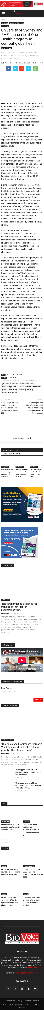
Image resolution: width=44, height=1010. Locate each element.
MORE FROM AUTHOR (11, 454)
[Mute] (35, 669)
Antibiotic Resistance (16, 378)
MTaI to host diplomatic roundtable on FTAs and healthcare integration (10, 871)
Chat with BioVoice (8, 740)
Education (11, 19)
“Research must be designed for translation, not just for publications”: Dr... (19, 606)
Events (4, 866)
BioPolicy (26, 821)
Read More (32, 967)
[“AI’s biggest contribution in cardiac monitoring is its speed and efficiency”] (7, 773)
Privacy (19, 1001)
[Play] (4, 669)
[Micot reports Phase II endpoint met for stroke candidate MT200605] (22, 463)
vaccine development (9, 392)
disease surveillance (28, 381)
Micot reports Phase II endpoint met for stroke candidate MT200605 (10, 827)
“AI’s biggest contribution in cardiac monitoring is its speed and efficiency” (28, 772)
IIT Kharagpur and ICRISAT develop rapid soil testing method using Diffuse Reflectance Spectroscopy (32, 408)
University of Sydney (26, 389)
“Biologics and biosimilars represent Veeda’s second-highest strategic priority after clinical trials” (21, 747)
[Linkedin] (22, 988)
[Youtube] (35, 988)
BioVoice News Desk (10, 63)
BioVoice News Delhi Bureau (16, 375)
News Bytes (13, 23)
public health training (9, 389)
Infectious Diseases (26, 384)
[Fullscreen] (39, 669)
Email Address (6, 688)
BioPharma (19, 467)
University (20, 19)
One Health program (9, 387)
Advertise (27, 1001)
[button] (32, 20)
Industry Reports (29, 866)
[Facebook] (8, 988)
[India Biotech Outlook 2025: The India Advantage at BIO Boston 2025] (33, 860)
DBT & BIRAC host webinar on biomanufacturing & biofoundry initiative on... (31, 830)
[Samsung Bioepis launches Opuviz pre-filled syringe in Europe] (36, 463)
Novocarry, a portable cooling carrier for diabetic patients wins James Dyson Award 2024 (10, 408)
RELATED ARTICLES (10, 450)
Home (3, 19)
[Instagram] (15, 988)
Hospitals (5, 467)
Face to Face (5, 599)
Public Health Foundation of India (30, 387)
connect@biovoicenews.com (26, 973)
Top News (21, 23)
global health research (10, 384)
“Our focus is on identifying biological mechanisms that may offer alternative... (28, 785)
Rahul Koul (5, 613)
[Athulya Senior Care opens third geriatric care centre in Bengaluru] (7, 463)
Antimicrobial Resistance (10, 381)
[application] (22, 660)
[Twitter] (28, 988)
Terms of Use (10, 1001)
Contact (36, 1001)
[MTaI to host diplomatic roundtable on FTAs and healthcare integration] (11, 860)
